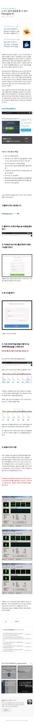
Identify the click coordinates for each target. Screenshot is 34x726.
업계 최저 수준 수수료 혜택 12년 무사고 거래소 (11, 42)
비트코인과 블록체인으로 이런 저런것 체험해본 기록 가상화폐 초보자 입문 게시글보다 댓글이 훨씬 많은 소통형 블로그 (13, 704)
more (31, 663)
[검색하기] (31, 2)
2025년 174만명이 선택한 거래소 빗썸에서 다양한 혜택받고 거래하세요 (11, 32)
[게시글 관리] (10, 621)
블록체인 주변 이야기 (9, 701)
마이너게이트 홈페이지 (9, 108)
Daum (16, 720)
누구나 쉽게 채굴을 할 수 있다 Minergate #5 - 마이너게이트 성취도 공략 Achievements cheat (13, 638)
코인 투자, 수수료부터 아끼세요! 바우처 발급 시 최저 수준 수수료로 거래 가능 (11, 45)
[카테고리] (2, 2)
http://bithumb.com (9, 26)
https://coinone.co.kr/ (10, 39)
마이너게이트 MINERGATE (8, 8)
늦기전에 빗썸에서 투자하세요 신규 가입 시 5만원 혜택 (11, 29)
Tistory (26, 720)
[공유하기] (8, 621)
